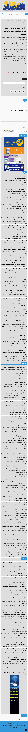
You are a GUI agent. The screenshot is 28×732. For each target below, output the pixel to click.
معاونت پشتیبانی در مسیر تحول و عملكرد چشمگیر (14, 249)
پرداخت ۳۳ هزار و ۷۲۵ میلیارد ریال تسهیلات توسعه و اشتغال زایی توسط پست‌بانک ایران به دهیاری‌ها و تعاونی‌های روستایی (14, 625)
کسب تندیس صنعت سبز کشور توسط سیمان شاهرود (13, 225)
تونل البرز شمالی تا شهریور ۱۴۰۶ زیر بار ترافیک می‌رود (14, 374)
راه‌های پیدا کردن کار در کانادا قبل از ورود (16, 440)
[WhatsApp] (19, 91)
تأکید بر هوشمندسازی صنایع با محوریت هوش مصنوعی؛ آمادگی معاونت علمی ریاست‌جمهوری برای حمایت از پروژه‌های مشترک (14, 449)
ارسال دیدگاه (23, 135)
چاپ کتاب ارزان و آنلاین (21, 719)
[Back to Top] (26, 730)
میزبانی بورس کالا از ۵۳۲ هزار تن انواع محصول (15, 189)
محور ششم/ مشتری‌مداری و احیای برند (17, 582)
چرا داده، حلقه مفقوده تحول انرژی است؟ (16, 500)
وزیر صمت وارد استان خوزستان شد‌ (17, 414)
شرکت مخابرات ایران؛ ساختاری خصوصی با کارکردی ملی (13, 238)
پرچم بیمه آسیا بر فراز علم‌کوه (19, 202)
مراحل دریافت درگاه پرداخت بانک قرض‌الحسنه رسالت (14, 642)
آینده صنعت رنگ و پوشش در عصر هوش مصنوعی (14, 395)
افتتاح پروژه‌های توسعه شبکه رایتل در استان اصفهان (13, 290)
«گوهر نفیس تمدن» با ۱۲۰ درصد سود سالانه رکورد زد (14, 494)
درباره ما (17, 723)
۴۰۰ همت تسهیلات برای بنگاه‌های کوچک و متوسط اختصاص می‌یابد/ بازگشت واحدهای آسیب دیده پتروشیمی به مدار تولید (14, 230)
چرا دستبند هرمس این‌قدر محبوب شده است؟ (15, 575)
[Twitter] (15, 91)
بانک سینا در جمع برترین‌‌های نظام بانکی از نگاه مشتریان (13, 466)
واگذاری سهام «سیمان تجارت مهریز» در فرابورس (15, 356)
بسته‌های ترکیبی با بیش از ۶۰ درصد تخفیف (16, 292)
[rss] (8, 723)
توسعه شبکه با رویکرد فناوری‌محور (18, 597)
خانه (25, 18)
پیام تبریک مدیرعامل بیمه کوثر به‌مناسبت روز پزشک (14, 425)
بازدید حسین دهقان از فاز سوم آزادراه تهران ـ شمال (14, 367)
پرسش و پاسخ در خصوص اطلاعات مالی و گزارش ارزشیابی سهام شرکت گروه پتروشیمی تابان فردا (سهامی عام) (15, 387)
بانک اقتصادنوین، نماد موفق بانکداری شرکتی (15, 644)
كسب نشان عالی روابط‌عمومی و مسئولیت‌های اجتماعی (13, 468)
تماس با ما (12, 723)
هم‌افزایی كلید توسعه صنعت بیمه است (16, 191)
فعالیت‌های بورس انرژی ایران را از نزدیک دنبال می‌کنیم (13, 240)
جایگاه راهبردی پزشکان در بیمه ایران (17, 520)
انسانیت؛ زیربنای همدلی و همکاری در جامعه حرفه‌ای (14, 324)
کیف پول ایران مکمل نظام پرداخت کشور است (15, 350)
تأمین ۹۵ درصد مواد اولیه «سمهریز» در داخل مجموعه (14, 477)
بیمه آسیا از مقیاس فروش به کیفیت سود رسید (15, 599)
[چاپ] (19, 22)
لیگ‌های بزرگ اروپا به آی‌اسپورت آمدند (17, 470)
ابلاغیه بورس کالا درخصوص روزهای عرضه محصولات (14, 185)
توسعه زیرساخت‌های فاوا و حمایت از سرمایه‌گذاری (14, 247)
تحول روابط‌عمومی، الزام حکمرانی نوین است (16, 584)
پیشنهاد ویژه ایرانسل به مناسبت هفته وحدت (15, 485)
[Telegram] (23, 91)
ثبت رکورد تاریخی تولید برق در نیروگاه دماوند (15, 590)
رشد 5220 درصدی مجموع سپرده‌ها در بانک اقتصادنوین (13, 646)
